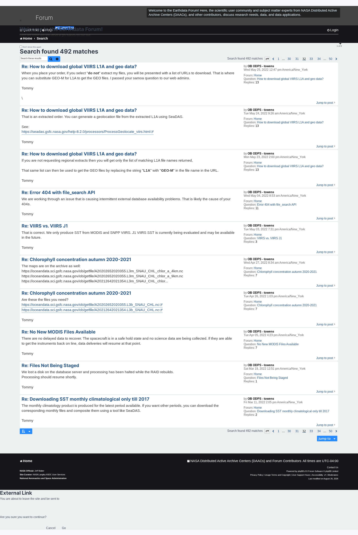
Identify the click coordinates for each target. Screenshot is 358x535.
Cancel (51, 528)
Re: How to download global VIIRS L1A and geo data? (79, 66)
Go (64, 528)
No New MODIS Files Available (278, 344)
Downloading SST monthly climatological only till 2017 (293, 411)
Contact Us (332, 467)
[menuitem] (244, 461)
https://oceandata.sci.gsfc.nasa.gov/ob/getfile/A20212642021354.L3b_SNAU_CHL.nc (90, 310)
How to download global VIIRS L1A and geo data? (290, 78)
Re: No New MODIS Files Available (58, 332)
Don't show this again (32, 47)
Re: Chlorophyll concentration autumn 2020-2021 (76, 259)
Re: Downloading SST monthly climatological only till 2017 (85, 399)
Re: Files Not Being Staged (50, 365)
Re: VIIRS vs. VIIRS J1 (45, 226)
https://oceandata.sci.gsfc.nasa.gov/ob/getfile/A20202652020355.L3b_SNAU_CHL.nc (90, 305)
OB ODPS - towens (261, 66)
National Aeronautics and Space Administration (43, 478)
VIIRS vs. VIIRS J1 (269, 238)
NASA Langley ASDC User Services (49, 474)
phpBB (301, 471)
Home (258, 75)
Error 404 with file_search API (276, 204)
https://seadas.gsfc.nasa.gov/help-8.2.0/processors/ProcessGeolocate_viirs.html (86, 132)
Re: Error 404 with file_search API (58, 192)
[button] (267, 59)
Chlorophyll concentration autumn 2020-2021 (287, 271)
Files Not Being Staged (272, 377)
